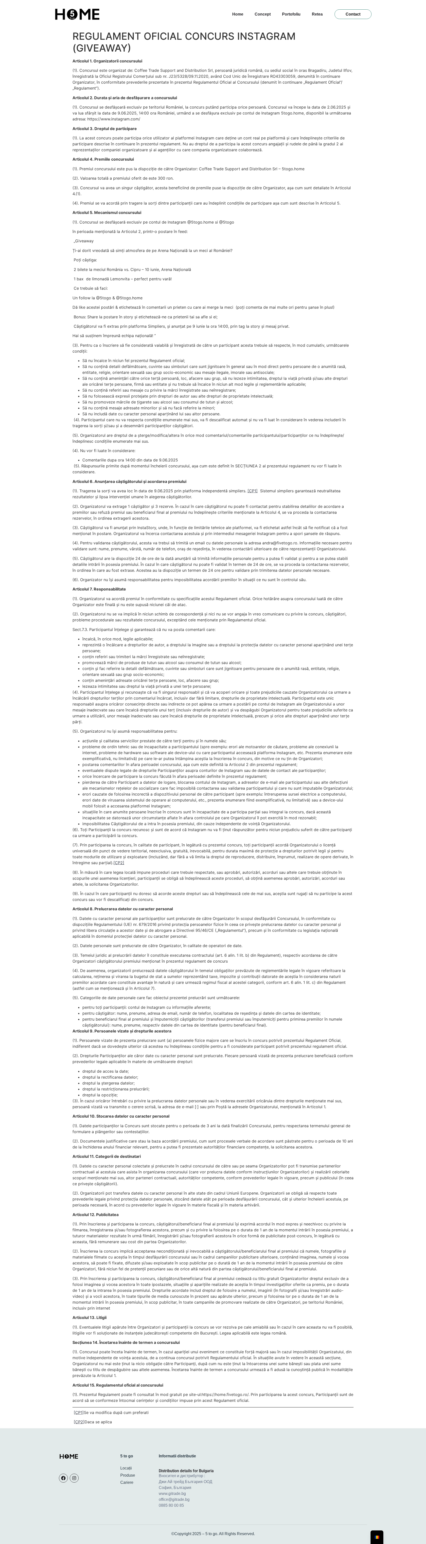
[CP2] (118, 862)
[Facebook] (63, 1478)
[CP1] (253, 490)
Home (237, 14)
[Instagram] (74, 1478)
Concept (263, 14)
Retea (317, 14)
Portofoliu (291, 14)
